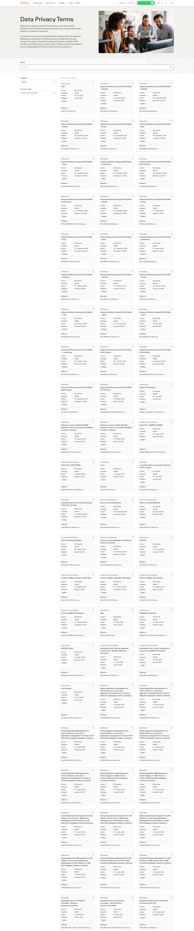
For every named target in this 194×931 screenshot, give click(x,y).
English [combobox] (24, 82)
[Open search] (171, 3)
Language (23, 78)
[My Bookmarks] (166, 3)
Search (22, 62)
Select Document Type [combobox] (29, 93)
